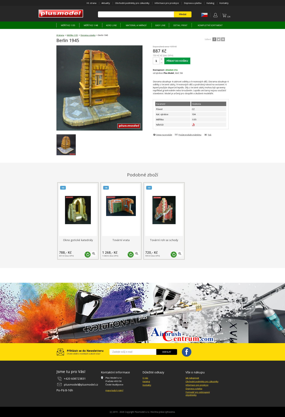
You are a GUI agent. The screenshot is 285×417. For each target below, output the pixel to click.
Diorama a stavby (88, 35)
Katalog (210, 2)
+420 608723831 (75, 379)
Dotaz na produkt (164, 134)
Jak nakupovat (192, 378)
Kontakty (224, 2)
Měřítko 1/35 (72, 35)
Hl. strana (91, 2)
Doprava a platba (192, 2)
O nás (145, 378)
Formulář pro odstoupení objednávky (198, 393)
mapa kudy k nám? (114, 390)
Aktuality (105, 2)
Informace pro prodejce (167, 2)
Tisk (209, 134)
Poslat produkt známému (190, 134)
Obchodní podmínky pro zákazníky (132, 2)
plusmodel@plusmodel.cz (81, 384)
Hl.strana (60, 35)
